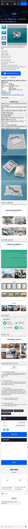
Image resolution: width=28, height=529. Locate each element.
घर (1, 19)
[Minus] (26, 494)
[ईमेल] (8, 430)
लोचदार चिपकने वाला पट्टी (7, 410)
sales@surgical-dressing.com (10, 1)
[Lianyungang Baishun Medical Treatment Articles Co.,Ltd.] (7, 4)
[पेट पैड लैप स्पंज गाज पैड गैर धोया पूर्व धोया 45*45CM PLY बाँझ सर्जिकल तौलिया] (20, 480)
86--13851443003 (22, 1)
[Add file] (2, 526)
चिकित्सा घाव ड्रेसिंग (12, 19)
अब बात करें (24, 3)
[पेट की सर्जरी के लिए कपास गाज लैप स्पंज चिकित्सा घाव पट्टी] (17, 35)
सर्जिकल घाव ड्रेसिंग (18, 410)
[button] (4, 45)
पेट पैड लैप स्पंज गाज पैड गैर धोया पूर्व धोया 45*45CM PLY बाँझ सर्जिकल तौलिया (20, 488)
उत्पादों (5, 19)
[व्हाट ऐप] (4, 429)
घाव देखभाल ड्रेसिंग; (6, 413)
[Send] (26, 526)
